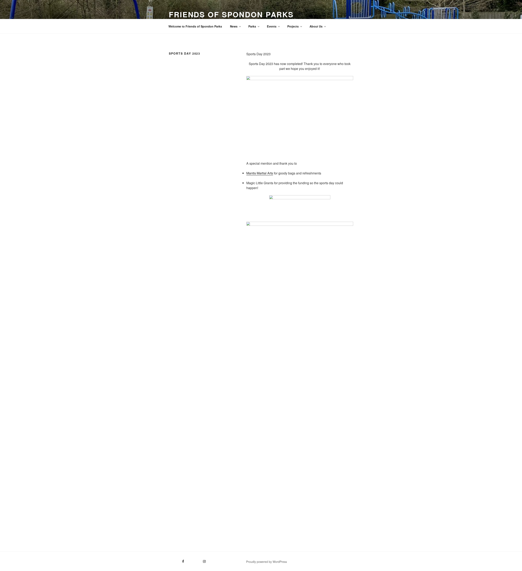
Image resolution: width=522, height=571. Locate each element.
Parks (252, 26)
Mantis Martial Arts (259, 173)
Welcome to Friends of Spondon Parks (195, 26)
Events (271, 26)
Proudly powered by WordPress (266, 562)
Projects (293, 26)
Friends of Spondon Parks (231, 14)
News (234, 26)
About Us (316, 26)
